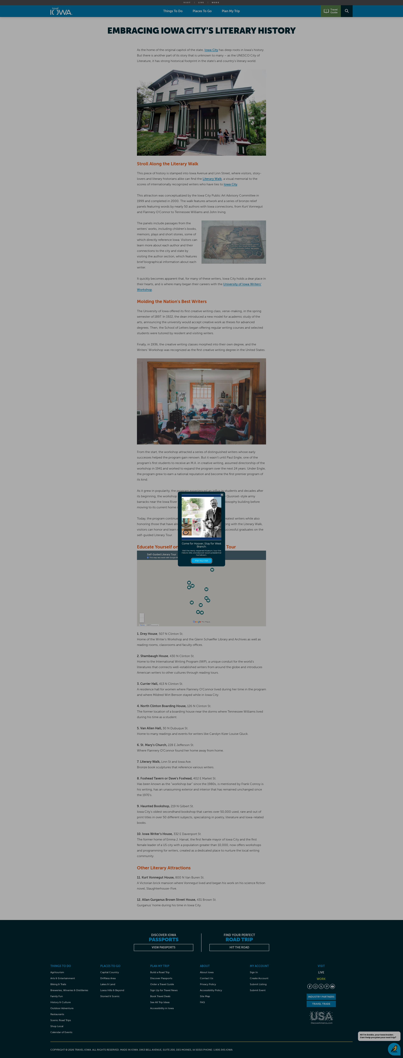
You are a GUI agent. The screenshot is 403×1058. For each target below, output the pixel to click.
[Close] (222, 495)
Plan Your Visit (201, 560)
